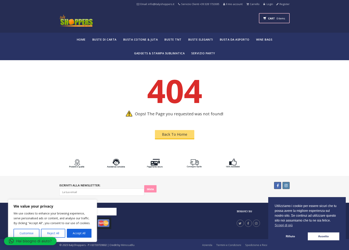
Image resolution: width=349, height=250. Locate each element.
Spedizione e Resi (256, 245)
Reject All (53, 233)
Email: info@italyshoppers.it (157, 4)
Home (81, 39)
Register (285, 4)
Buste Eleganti (200, 39)
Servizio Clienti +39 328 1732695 (200, 4)
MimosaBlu (128, 245)
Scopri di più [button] (284, 225)
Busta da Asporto (234, 39)
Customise (27, 233)
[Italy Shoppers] (76, 24)
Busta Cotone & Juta (140, 39)
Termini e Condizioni (228, 245)
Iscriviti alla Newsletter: (79, 185)
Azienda (207, 245)
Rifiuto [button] (290, 236)
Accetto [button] (323, 236)
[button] (30, 241)
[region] (52, 221)
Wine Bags (264, 39)
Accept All (79, 233)
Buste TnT (173, 39)
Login (269, 4)
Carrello (255, 4)
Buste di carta (104, 39)
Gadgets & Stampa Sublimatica (159, 53)
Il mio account (234, 4)
